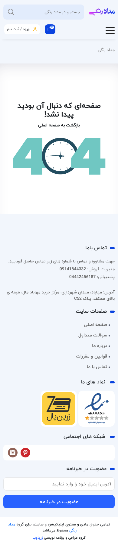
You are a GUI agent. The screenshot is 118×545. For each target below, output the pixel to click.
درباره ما (99, 346)
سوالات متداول (92, 335)
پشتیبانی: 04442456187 (92, 276)
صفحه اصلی (95, 325)
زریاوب (37, 537)
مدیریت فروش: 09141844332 (87, 269)
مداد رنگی (106, 50)
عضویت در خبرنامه (59, 501)
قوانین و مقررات (91, 356)
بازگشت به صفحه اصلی (59, 125)
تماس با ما (97, 367)
